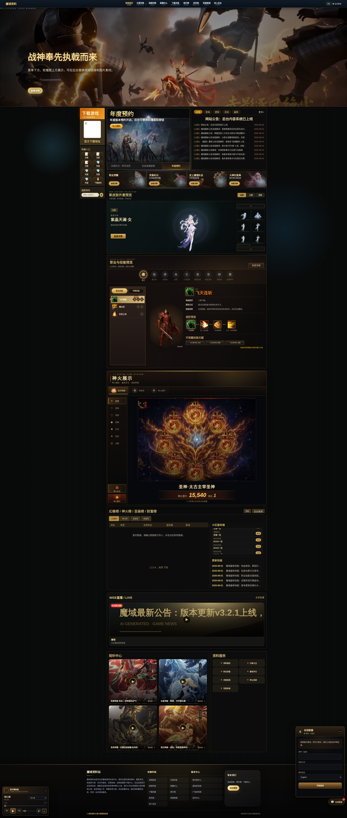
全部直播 (260, 597)
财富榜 (146, 519)
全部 (242, 195)
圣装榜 (135, 519)
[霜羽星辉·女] (243, 214)
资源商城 (173, 798)
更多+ (261, 112)
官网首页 (152, 780)
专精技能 (136, 291)
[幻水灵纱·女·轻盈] (258, 226)
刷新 (247, 511)
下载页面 (152, 792)
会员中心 (196, 798)
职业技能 (119, 291)
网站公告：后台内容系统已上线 (229, 119)
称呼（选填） (303, 752)
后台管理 (258, 511)
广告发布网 (196, 792)
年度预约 (176, 166)
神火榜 (124, 519)
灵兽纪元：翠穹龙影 (121, 166)
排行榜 (173, 792)
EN (328, 4)
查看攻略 (256, 265)
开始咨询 (320, 786)
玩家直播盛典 (148, 166)
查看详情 (35, 91)
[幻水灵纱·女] (243, 226)
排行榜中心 (196, 780)
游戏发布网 (196, 786)
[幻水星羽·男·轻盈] (258, 238)
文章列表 (173, 780)
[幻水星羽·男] (243, 238)
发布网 (151, 798)
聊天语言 (302, 773)
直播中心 (173, 786)
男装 (260, 195)
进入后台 (152, 804)
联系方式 (302, 762)
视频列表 (152, 786)
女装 (251, 195)
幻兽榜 (114, 519)
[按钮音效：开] (44, 811)
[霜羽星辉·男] (258, 214)
